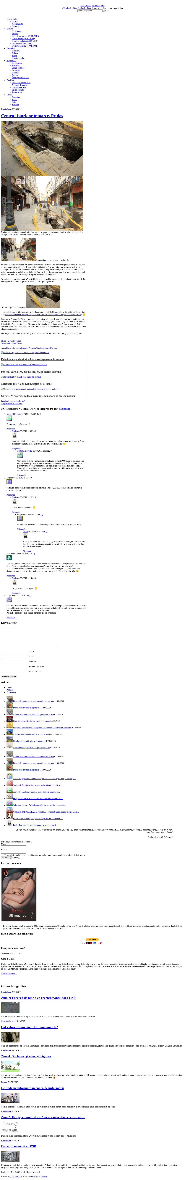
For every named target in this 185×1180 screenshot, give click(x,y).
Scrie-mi (15, 26)
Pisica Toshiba (18, 90)
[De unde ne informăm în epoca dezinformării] (10, 1103)
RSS (103, 5)
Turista (9, 95)
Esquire (15, 33)
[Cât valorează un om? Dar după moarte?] (10, 1042)
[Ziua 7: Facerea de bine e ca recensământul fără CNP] (10, 1012)
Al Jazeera (16, 31)
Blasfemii (16, 51)
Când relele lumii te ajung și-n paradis (29, 741)
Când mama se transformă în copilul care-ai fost (33, 714)
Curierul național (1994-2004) (25, 46)
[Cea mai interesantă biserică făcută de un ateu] (10, 734)
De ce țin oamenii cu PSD (18, 1146)
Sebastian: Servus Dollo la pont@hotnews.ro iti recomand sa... (39, 805)
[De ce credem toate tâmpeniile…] (10, 708)
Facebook (96, 5)
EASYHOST (16, 1177)
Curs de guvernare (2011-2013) (25, 36)
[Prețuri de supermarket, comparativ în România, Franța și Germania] (10, 728)
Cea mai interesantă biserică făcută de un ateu (32, 734)
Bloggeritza (11, 60)
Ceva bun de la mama (21, 82)
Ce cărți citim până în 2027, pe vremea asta (31, 747)
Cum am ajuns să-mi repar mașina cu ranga (31, 721)
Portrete (15, 65)
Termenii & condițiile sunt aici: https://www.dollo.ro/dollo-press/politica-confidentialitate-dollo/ (44, 855)
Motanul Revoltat (14, 414)
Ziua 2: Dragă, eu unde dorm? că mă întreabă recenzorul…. (43, 1117)
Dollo (14, 431)
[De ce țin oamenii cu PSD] (10, 1161)
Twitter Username (36, 666)
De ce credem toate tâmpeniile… (27, 708)
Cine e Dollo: (12, 19)
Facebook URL (35, 671)
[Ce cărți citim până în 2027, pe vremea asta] (10, 747)
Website (32, 661)
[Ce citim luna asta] (18, 922)
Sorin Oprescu (51, 348)
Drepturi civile (18, 58)
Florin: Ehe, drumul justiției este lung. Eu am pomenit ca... (38, 818)
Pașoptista (11, 48)
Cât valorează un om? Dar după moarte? (29, 1027)
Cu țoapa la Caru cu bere (11, 403)
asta (14, 424)
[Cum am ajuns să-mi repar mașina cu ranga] (10, 721)
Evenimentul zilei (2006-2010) (25, 41)
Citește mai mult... (9, 973)
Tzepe (14, 55)
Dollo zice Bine (84, 8)
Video (14, 99)
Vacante (15, 104)
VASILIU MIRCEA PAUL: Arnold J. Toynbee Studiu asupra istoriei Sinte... (46, 812)
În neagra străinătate (20, 77)
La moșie (16, 70)
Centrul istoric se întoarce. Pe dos (32, 115)
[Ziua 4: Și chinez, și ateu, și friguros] (10, 1071)
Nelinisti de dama (19, 85)
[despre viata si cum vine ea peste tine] (70, 8)
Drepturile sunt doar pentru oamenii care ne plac (33, 701)
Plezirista (10, 80)
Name (31, 651)
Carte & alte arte (19, 87)
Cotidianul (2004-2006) (22, 43)
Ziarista (10, 29)
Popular (10, 690)
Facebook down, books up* (13, 401)
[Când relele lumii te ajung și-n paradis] (10, 741)
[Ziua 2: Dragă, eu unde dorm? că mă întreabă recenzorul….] (10, 1132)
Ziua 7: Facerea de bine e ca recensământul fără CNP (38, 998)
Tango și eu (17, 92)
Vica (36, 1177)
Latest (9, 687)
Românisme (17, 63)
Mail (83, 5)
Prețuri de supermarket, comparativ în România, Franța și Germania (42, 728)
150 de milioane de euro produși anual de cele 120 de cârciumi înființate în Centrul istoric (43, 314)
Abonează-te (17, 24)
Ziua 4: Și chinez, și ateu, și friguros (26, 1056)
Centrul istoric (21, 348)
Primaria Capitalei (36, 348)
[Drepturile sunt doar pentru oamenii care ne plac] (10, 701)
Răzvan (44, 1177)
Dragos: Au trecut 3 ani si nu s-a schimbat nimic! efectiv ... (38, 798)
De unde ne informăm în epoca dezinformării (32, 1088)
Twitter (88, 5)
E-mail (32, 656)
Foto (14, 102)
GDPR (15, 21)
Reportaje (16, 97)
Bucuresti (10, 348)
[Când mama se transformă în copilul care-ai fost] (10, 714)
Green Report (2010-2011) (23, 38)
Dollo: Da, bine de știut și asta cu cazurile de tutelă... (35, 825)
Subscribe (64, 408)
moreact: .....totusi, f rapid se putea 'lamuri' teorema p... (36, 792)
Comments (11, 692)
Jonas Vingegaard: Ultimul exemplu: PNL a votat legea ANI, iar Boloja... (44, 778)
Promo (15, 75)
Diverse (15, 73)
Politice (15, 53)
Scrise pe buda (18, 68)
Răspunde (11, 429)
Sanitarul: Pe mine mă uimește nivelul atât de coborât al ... (37, 785)
